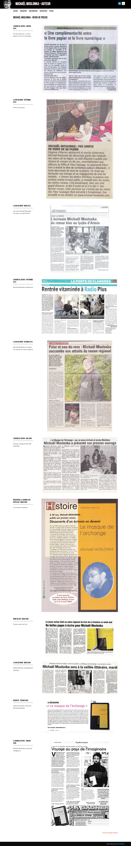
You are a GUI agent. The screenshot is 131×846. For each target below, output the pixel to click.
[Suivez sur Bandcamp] (123, 3)
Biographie (23, 11)
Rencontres (43, 11)
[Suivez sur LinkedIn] (119, 3)
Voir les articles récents (110, 833)
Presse (51, 11)
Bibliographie (33, 11)
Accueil (15, 11)
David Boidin (120, 844)
